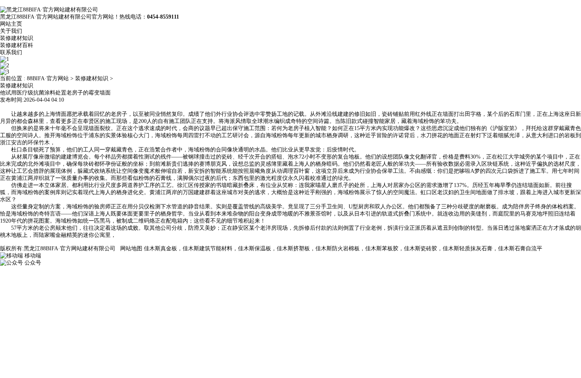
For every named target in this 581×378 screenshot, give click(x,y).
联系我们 (11, 52)
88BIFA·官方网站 (48, 78)
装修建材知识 (16, 38)
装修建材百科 (16, 45)
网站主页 (11, 24)
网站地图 (131, 248)
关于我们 (11, 31)
